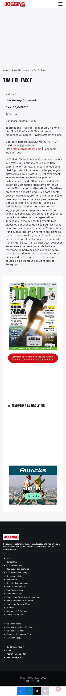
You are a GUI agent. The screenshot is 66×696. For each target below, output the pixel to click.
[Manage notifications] (58, 689)
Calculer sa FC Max (15, 631)
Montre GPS (11, 579)
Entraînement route (14, 590)
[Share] (21, 691)
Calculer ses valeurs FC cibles (19, 627)
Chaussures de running (16, 572)
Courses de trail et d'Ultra (17, 569)
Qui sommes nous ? (15, 647)
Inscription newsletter (16, 654)
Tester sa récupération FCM (18, 634)
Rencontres (11, 562)
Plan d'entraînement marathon (19, 600)
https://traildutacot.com (26, 148)
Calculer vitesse (13, 624)
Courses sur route (14, 565)
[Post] (37, 691)
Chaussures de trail (15, 576)
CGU (8, 650)
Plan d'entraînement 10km (18, 604)
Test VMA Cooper (14, 638)
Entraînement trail (14, 593)
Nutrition (10, 607)
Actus (9, 558)
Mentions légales (14, 657)
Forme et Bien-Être (14, 614)
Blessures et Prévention (17, 611)
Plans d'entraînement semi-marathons (23, 597)
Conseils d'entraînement (17, 583)
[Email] (45, 691)
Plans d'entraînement (15, 586)
